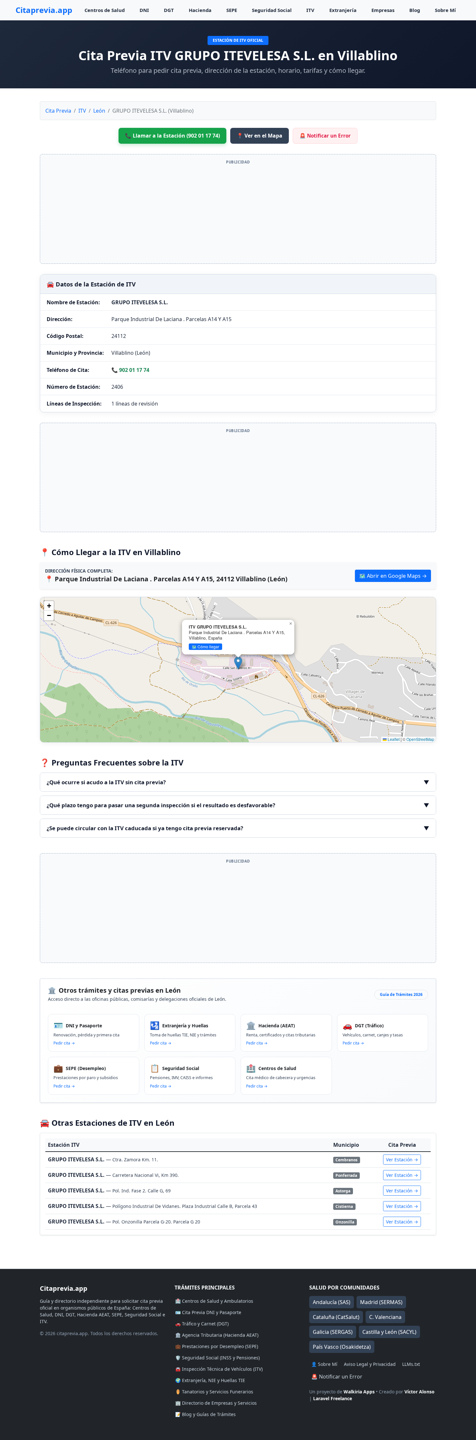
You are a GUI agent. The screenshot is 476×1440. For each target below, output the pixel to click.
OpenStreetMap (420, 739)
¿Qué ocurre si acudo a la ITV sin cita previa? (238, 782)
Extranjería (343, 10)
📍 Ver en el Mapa (259, 135)
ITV (310, 10)
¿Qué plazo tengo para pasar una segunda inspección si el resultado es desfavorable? (238, 805)
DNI (144, 10)
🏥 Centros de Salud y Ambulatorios (214, 1301)
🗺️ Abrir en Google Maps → (393, 575)
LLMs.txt (411, 1364)
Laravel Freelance (332, 1398)
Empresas (382, 10)
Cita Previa (58, 110)
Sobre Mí (445, 10)
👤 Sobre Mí (324, 1364)
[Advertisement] (238, 213)
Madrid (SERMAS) (381, 1302)
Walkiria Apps (359, 1392)
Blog (414, 10)
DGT (169, 10)
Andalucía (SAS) (331, 1302)
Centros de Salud (105, 10)
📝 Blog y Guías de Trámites (205, 1414)
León (99, 110)
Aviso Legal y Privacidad (370, 1364)
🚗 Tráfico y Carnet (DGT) (202, 1324)
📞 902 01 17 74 (130, 370)
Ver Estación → (402, 1159)
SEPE (231, 10)
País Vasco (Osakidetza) (342, 1346)
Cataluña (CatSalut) (336, 1317)
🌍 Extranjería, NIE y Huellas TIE (210, 1380)
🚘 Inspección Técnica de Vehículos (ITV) (219, 1369)
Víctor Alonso (419, 1392)
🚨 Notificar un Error (325, 135)
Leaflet (393, 739)
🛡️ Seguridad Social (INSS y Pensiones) (217, 1358)
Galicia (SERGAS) (333, 1331)
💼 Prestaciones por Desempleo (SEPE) (216, 1346)
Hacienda (200, 10)
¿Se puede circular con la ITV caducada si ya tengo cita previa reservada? (238, 828)
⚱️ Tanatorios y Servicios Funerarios (214, 1392)
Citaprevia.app (44, 10)
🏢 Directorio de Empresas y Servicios (216, 1403)
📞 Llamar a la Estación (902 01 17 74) (172, 135)
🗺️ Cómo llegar (205, 646)
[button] (238, 663)
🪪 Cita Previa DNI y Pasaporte (208, 1312)
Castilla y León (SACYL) (389, 1331)
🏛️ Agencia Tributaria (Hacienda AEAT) (216, 1335)
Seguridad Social (272, 10)
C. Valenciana (385, 1317)
